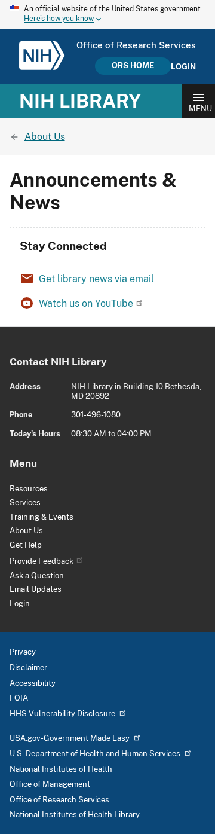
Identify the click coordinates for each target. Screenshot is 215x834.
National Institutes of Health (61, 769)
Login (183, 67)
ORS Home (133, 65)
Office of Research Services (59, 799)
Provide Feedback (41, 561)
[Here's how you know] (107, 14)
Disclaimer (28, 667)
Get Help (26, 544)
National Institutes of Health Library (75, 814)
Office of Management (50, 784)
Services (25, 502)
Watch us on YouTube (86, 303)
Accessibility (33, 683)
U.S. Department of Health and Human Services (95, 753)
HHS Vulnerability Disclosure (62, 713)
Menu (200, 108)
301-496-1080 (96, 414)
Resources (29, 488)
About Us (26, 530)
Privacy (23, 651)
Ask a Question (37, 575)
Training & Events (41, 516)
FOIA (19, 698)
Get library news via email (96, 279)
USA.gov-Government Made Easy (70, 738)
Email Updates (36, 589)
